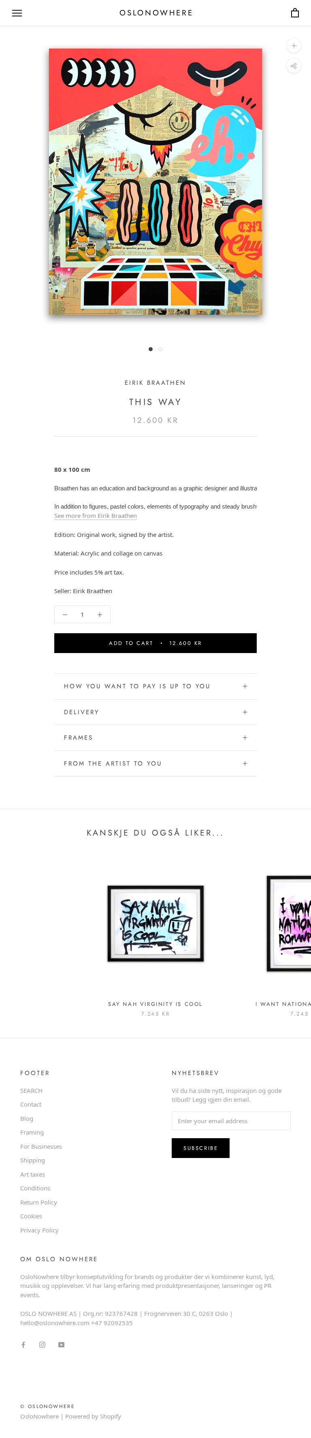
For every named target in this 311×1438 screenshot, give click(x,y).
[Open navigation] (17, 13)
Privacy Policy (39, 1230)
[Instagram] (42, 1344)
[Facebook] (23, 1344)
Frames (78, 737)
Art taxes (32, 1174)
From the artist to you (113, 763)
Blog (26, 1118)
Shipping (32, 1160)
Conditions (35, 1188)
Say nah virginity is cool (155, 1004)
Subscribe (200, 1148)
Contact (30, 1104)
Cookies (31, 1216)
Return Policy (38, 1202)
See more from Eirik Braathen (95, 515)
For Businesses (41, 1146)
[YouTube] (61, 1344)
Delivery (81, 712)
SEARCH (31, 1090)
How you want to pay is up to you (137, 686)
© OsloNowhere (47, 1406)
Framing (32, 1132)
